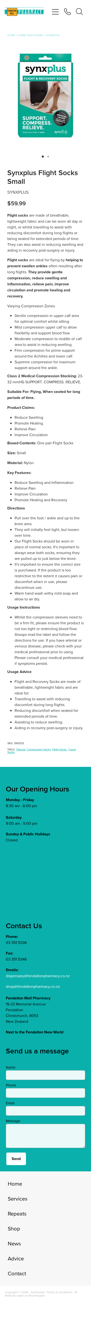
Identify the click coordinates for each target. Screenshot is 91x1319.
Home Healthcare (30, 35)
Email (10, 1103)
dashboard (37, 1292)
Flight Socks (59, 749)
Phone (11, 1085)
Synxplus (52, 35)
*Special (20, 749)
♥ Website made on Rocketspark (41, 1294)
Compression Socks (39, 749)
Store (11, 35)
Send (16, 1158)
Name (10, 1067)
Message (13, 1121)
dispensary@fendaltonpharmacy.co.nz (38, 975)
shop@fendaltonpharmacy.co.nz (33, 986)
